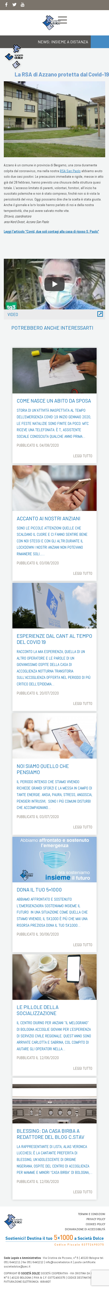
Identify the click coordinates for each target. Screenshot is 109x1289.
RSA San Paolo (70, 171)
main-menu (62, 20)
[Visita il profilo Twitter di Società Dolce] (14, 5)
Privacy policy (95, 1219)
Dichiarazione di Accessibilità (85, 1229)
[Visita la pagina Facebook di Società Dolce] (6, 5)
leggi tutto (82, 456)
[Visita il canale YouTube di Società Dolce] (22, 5)
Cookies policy (95, 1224)
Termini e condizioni (91, 1214)
